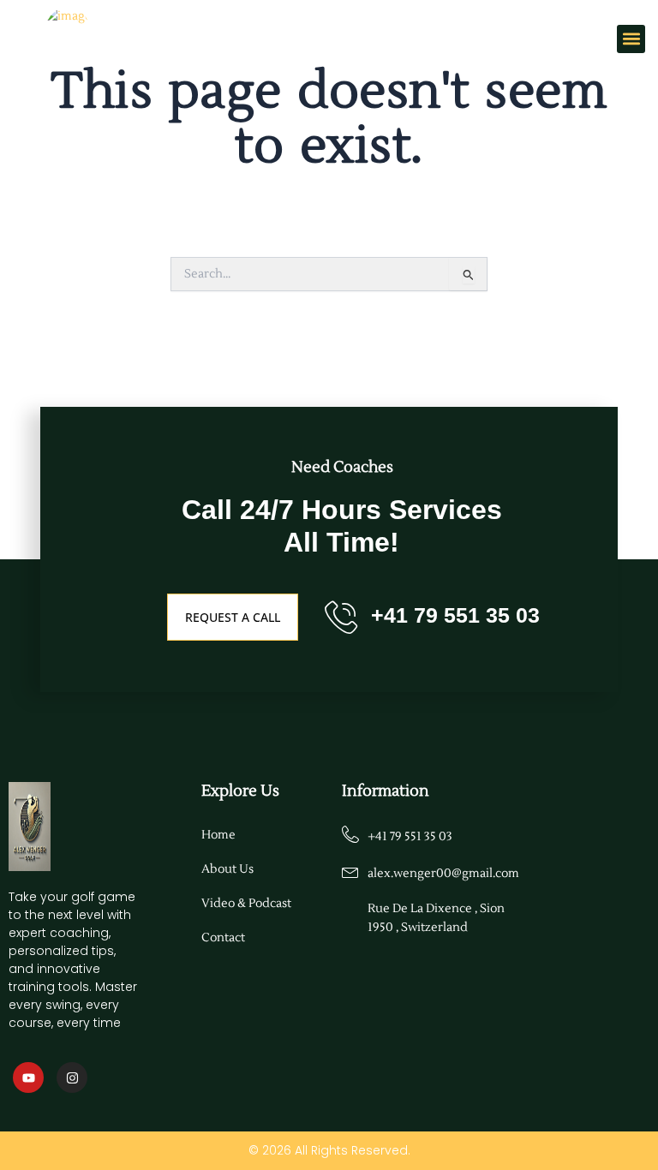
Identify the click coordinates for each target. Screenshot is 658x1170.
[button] (631, 39)
